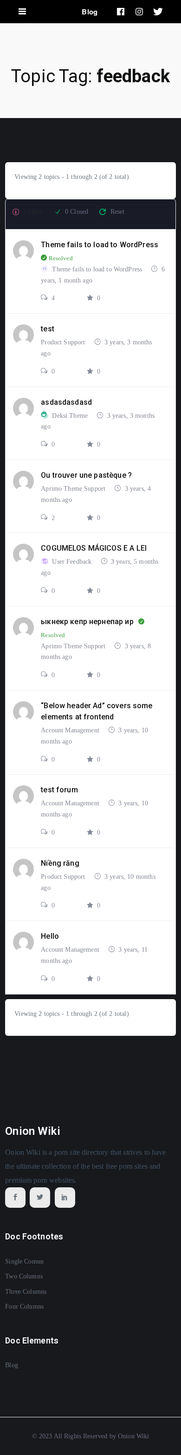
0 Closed (76, 211)
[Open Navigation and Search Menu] (22, 11)
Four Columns (24, 1306)
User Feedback (72, 561)
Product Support (64, 342)
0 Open (33, 211)
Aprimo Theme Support (74, 488)
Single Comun (24, 1261)
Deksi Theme (71, 415)
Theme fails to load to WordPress (98, 269)
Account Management (71, 730)
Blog (89, 12)
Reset (117, 211)
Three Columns (25, 1291)
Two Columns (24, 1276)
